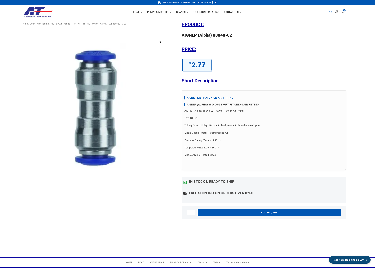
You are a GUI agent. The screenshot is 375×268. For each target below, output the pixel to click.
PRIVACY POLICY (179, 262)
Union (95, 23)
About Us (202, 262)
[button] (160, 42)
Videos (216, 262)
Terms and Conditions (237, 262)
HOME (129, 262)
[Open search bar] (330, 11)
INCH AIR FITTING (81, 23)
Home (25, 23)
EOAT (141, 262)
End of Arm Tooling (39, 23)
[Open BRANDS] (187, 12)
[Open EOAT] (141, 12)
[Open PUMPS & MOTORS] (170, 12)
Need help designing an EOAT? (350, 259)
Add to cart (269, 212)
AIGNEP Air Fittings (60, 23)
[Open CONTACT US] (241, 12)
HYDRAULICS (157, 262)
